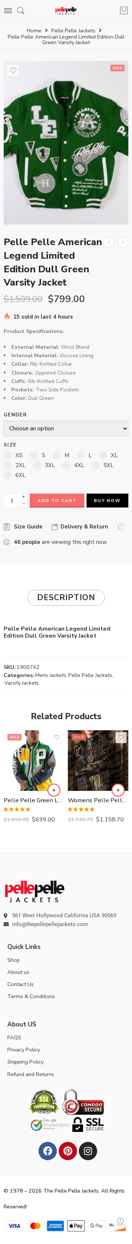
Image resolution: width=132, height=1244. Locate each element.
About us (18, 972)
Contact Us (20, 984)
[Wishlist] (13, 70)
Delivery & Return (83, 526)
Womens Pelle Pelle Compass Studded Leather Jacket (98, 800)
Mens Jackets (50, 675)
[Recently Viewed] (120, 1221)
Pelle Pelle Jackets (73, 30)
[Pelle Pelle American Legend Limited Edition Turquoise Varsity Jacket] (123, 242)
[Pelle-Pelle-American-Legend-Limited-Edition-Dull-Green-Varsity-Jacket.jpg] (66, 143)
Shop (13, 960)
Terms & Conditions (31, 996)
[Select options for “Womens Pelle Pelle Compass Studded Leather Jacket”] (118, 790)
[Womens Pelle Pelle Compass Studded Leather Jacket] (98, 760)
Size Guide (27, 526)
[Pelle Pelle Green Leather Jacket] (34, 760)
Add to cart (57, 500)
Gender (15, 415)
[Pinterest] (68, 1151)
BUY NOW (107, 500)
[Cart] (123, 11)
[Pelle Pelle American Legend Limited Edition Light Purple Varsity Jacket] (108, 242)
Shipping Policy (25, 1061)
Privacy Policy (23, 1049)
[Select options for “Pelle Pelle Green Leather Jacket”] (53, 790)
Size (10, 445)
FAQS (14, 1037)
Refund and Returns (30, 1074)
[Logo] (35, 891)
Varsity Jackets (21, 682)
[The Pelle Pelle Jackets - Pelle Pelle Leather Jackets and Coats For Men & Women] (66, 10)
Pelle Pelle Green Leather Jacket (34, 800)
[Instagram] (88, 1151)
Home (34, 30)
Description (66, 597)
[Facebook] (47, 1151)
